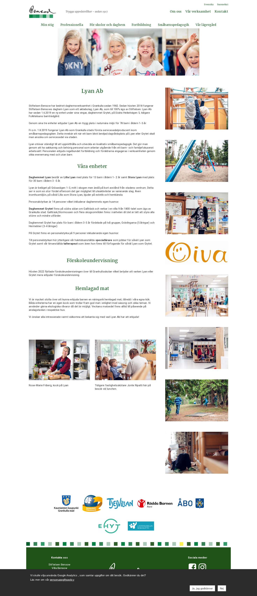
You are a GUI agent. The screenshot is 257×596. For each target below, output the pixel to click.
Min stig (47, 25)
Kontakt (221, 11)
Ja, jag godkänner (202, 588)
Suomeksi (222, 4)
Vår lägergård (206, 25)
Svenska (208, 4)
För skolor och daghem (107, 25)
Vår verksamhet (198, 11)
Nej (222, 588)
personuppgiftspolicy (62, 579)
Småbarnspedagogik (173, 25)
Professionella (71, 25)
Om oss (176, 11)
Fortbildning (141, 25)
